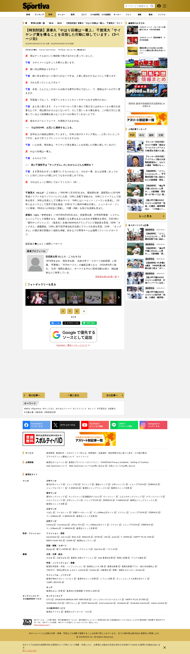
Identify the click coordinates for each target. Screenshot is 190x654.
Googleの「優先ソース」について (72, 345)
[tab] (50, 14)
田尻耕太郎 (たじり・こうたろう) (63, 256)
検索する (152, 6)
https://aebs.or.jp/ (42, 625)
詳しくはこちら (30, 650)
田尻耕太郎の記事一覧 (106, 276)
